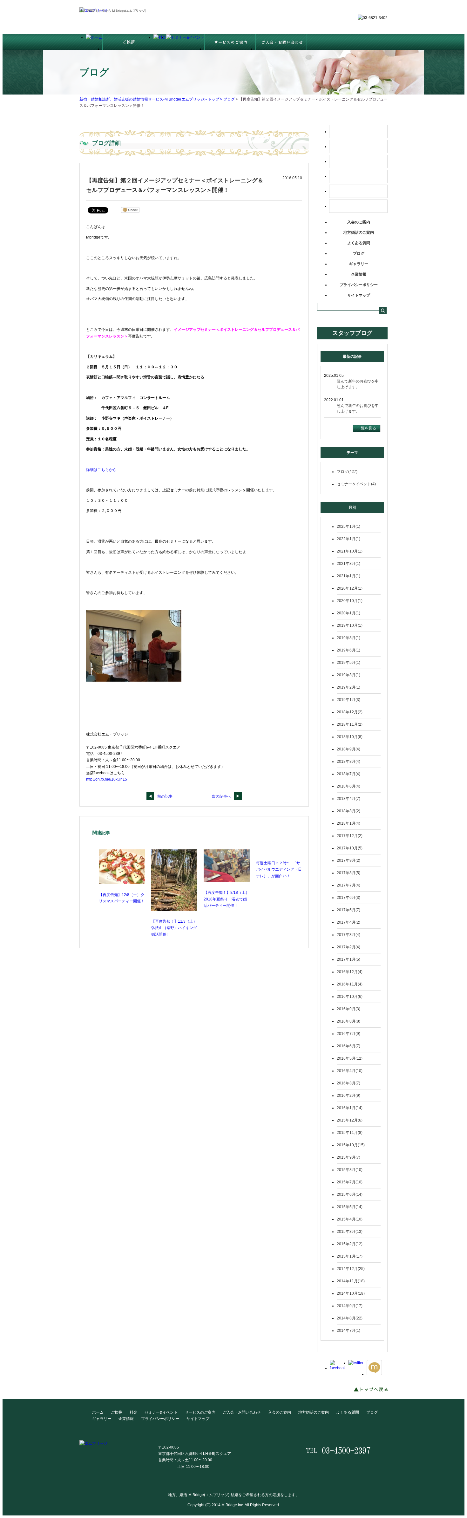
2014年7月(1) (348, 1330)
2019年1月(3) (348, 699)
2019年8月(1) (348, 638)
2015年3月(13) (349, 1231)
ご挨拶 (358, 146)
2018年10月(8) (349, 737)
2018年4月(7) (348, 798)
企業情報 (358, 274)
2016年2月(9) (348, 1095)
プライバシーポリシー (359, 285)
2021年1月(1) (348, 576)
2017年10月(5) (349, 848)
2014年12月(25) (351, 1268)
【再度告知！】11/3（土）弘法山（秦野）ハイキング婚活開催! (174, 928)
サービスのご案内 (358, 191)
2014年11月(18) (351, 1281)
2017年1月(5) (348, 959)
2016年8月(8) (348, 1021)
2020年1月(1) (348, 613)
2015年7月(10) (349, 1182)
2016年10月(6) (349, 996)
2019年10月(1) (349, 625)
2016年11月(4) (349, 984)
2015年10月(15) (351, 1145)
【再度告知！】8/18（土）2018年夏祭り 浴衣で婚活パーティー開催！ (226, 899)
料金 (358, 161)
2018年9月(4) (348, 749)
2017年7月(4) (348, 885)
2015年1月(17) (349, 1256)
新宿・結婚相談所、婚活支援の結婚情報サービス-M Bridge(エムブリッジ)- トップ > (151, 99)
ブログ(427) (347, 471)
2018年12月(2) (349, 712)
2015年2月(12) (349, 1244)
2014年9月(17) (349, 1306)
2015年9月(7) (348, 1157)
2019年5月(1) (348, 662)
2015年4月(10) (349, 1219)
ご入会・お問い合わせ (358, 206)
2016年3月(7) (348, 1083)
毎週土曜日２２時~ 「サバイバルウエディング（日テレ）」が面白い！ (279, 869)
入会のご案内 (358, 222)
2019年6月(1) (348, 650)
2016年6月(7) (348, 1046)
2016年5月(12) (349, 1058)
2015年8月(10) (349, 1170)
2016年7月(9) (348, 1033)
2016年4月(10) (349, 1071)
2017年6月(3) (348, 897)
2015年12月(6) (349, 1120)
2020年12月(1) (349, 588)
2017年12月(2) (349, 836)
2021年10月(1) (349, 551)
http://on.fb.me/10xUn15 (106, 779)
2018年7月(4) (348, 774)
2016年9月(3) (348, 1009)
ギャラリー (358, 264)
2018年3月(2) (348, 811)
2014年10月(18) (351, 1293)
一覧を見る (366, 428)
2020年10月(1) (349, 601)
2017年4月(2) (348, 922)
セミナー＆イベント (358, 176)
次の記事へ (221, 796)
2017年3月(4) (348, 934)
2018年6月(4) (348, 786)
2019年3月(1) (348, 675)
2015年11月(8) (349, 1132)
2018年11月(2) (349, 724)
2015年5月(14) (349, 1207)
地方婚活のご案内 (358, 232)
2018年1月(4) (348, 823)
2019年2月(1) (348, 687)
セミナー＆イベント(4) (356, 484)
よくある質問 (358, 243)
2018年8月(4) (348, 761)
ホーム (358, 131)
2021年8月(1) (348, 563)
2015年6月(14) (349, 1194)
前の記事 (165, 796)
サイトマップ (358, 295)
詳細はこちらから (101, 470)
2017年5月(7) (348, 910)
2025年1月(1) (348, 526)
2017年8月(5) (348, 873)
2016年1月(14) (349, 1108)
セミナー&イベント (161, 1412)
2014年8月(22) (349, 1318)
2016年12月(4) (349, 972)
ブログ (229, 99)
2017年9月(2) (348, 860)
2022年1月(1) (348, 539)
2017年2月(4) (348, 947)
